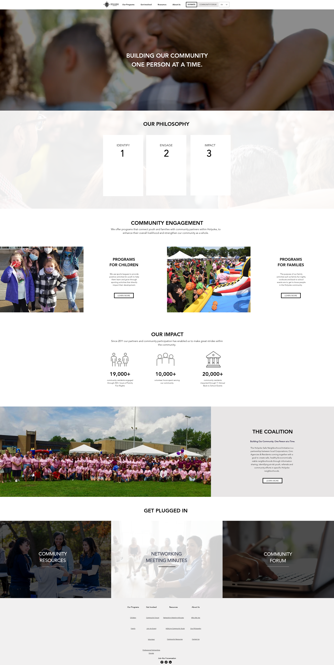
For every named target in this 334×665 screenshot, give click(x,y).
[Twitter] (166, 662)
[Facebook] (161, 662)
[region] (123, 165)
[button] (128, 4)
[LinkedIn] (170, 662)
